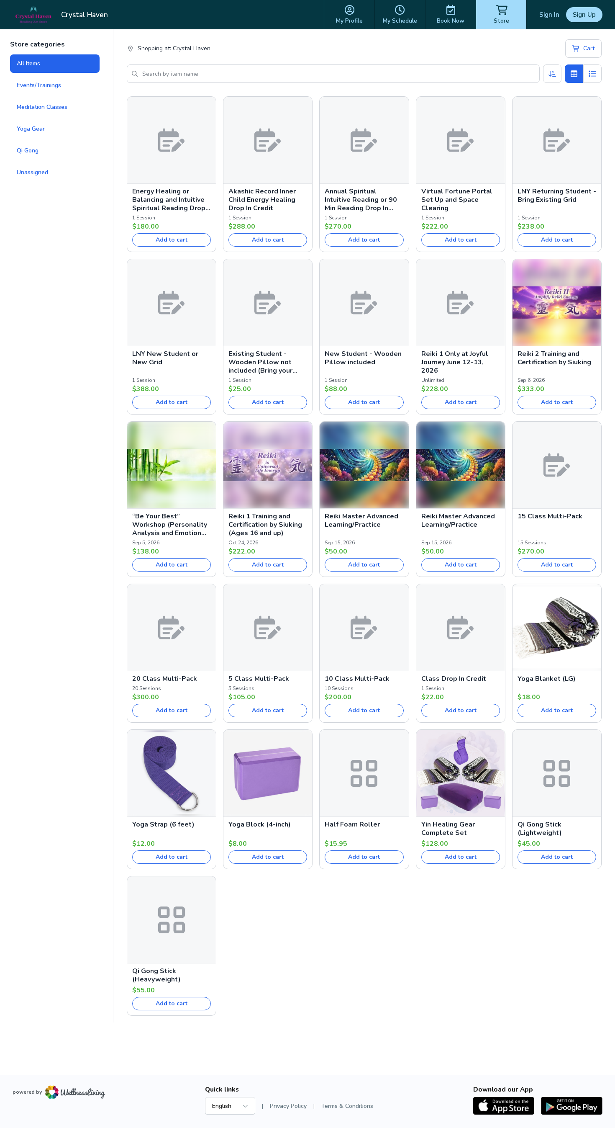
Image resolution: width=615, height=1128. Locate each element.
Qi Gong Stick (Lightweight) (540, 828)
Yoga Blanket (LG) (547, 679)
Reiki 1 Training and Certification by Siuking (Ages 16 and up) (265, 524)
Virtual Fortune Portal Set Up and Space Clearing (456, 199)
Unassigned (32, 172)
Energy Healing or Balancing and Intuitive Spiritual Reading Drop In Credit (168, 199)
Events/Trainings (39, 85)
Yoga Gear (31, 129)
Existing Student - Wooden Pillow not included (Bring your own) (260, 362)
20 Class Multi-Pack (164, 679)
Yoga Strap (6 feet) (163, 824)
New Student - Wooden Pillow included (363, 358)
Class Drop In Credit (453, 679)
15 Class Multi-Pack (550, 516)
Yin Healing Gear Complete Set (448, 828)
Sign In (549, 14)
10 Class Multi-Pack (357, 679)
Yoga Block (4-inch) (259, 824)
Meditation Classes (42, 107)
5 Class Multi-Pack (258, 679)
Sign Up (584, 14)
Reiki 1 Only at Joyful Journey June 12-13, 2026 (454, 362)
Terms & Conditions (347, 1106)
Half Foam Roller (352, 824)
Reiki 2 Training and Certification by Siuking (554, 358)
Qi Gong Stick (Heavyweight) (156, 975)
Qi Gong (27, 151)
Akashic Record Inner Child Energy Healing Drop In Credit (262, 199)
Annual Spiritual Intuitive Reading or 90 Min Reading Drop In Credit (361, 199)
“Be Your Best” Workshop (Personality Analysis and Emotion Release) (169, 524)
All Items (28, 63)
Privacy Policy (288, 1106)
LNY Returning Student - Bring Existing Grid (557, 195)
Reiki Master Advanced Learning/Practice (361, 520)
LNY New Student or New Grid (165, 358)
